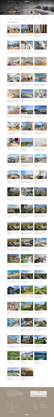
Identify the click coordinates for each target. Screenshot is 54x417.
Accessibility (12, 408)
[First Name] (34, 392)
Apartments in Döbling (36, 407)
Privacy (11, 405)
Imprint (11, 404)
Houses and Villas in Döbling (43, 406)
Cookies (12, 410)
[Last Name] (43, 392)
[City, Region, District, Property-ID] (15, 17)
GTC (11, 409)
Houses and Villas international (44, 407)
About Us (18, 1)
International (12, 1)
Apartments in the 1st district (36, 406)
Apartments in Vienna (36, 405)
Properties (8, 1)
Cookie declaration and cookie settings (15, 406)
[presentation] (19, 29)
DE (41, 1)
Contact (44, 1)
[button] (44, 22)
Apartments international (36, 408)
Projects (15, 1)
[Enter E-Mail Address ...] (38, 394)
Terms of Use (12, 407)
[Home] (27, 1)
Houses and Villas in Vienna (43, 405)
